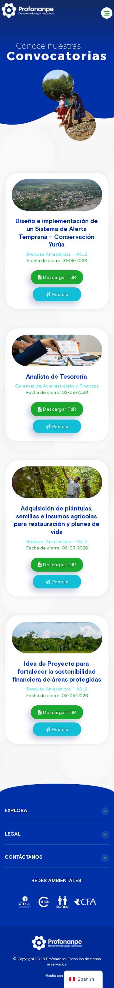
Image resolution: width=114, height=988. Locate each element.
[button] (106, 13)
